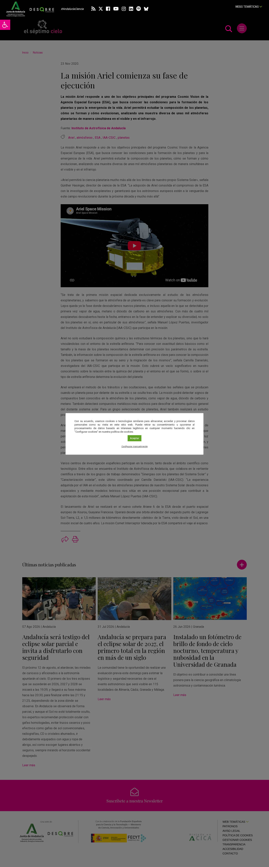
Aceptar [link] (134, 438)
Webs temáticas (247, 6)
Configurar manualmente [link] (135, 446)
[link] (5, 25)
